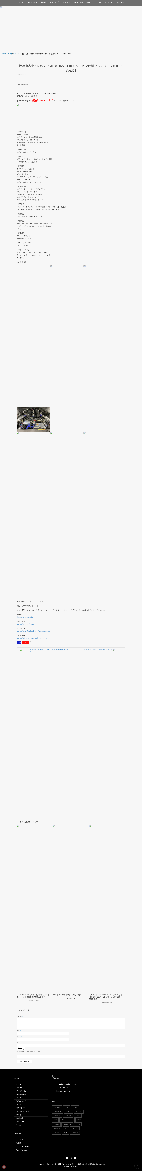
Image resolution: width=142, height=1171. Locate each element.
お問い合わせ (120, 2)
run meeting (67, 1124)
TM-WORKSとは (32, 2)
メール (19, 1037)
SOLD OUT (25, 642)
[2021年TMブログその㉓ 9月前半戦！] (71, 908)
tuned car (75, 1128)
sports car (57, 1128)
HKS (62, 1120)
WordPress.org (22, 1150)
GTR (55, 1120)
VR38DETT (75, 1132)
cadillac (75, 1107)
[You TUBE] (75, 1158)
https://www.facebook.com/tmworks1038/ (33, 631)
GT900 (77, 1115)
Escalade (78, 1111)
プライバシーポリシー (24, 1111)
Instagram (20, 1125)
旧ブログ (98, 2)
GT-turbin (68, 1115)
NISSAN (79, 1120)
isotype (75, 1166)
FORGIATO (57, 1115)
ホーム (21, 2)
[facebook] (66, 1158)
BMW (66, 1107)
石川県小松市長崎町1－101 (66, 1084)
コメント (20, 1016)
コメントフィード (23, 1146)
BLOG (19, 642)
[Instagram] (71, 1158)
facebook (19, 1118)
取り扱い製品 (79, 2)
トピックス (108, 2)
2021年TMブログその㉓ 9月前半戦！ (67, 995)
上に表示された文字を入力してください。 (29, 1051)
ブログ (18, 1104)
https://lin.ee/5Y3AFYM (25, 624)
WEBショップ (54, 2)
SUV (66, 1128)
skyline (78, 1124)
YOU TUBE (20, 1121)
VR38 (65, 1132)
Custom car (57, 1111)
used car (56, 1132)
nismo (71, 1120)
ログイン (19, 1139)
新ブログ (89, 2)
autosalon (57, 1107)
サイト (19, 1043)
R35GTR (56, 1124)
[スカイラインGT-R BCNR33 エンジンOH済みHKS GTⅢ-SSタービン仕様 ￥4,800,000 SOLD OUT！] (107, 908)
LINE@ (18, 1114)
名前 (19, 1030)
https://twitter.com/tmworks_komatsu (32, 638)
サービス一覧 (67, 2)
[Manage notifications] (4, 1167)
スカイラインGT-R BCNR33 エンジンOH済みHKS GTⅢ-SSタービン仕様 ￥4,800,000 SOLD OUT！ (105, 997)
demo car (68, 1111)
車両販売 (43, 2)
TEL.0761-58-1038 (62, 1088)
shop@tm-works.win (25, 617)
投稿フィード (21, 1143)
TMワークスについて (23, 1087)
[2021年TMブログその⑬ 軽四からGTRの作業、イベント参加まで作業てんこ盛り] (35, 908)
